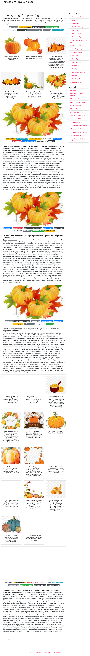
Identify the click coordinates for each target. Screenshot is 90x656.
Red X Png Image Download (77, 72)
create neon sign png (25, 27)
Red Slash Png (74, 20)
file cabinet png (17, 141)
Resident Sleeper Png (76, 49)
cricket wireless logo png (34, 30)
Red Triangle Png (74, 23)
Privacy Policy (47, 652)
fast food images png (35, 139)
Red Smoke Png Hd (75, 17)
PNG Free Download (75, 105)
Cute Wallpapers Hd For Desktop (79, 132)
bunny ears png (41, 324)
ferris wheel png (10, 139)
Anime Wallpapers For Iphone (78, 102)
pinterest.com (11, 640)
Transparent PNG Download (18, 2)
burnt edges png (18, 324)
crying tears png (13, 27)
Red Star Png (73, 75)
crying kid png (47, 30)
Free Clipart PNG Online (76, 112)
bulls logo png (9, 321)
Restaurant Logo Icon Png (77, 52)
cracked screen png (32, 582)
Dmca (31, 652)
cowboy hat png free (44, 582)
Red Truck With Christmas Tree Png (78, 41)
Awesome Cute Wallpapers (77, 119)
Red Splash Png (74, 65)
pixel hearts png (17, 231)
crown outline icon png (52, 27)
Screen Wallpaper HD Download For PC (78, 140)
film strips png (57, 139)
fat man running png (22, 139)
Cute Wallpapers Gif (75, 135)
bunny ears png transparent (22, 321)
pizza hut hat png (18, 228)
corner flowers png (14, 585)
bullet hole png (36, 321)
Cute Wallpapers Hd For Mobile (78, 125)
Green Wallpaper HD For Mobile (78, 115)
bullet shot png (58, 321)
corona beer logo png (40, 585)
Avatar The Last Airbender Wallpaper (77, 94)
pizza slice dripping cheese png (33, 228)
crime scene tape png (10, 30)
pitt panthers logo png (38, 231)
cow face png (8, 582)
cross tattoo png (21, 30)
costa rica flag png (57, 582)
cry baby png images (38, 27)
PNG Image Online (75, 99)
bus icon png (50, 324)
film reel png (51, 141)
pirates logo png (50, 231)
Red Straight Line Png (76, 33)
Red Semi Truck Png (75, 45)
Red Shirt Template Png (76, 27)
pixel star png (8, 228)
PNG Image (73, 90)
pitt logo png (26, 231)
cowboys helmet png (19, 582)
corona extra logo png (26, 585)
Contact (38, 652)
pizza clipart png (47, 228)
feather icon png (41, 141)
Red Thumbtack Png (75, 37)
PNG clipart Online (75, 109)
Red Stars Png (74, 55)
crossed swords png (58, 30)
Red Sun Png (73, 69)
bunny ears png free (46, 321)
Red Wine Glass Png (75, 82)
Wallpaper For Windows (76, 129)
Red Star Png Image (75, 62)
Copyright (57, 652)
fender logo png (47, 139)
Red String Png (74, 30)
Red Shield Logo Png (75, 79)
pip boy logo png (58, 228)
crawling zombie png (53, 585)
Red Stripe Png (74, 59)
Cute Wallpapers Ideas (76, 122)
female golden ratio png (29, 141)
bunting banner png (29, 324)
